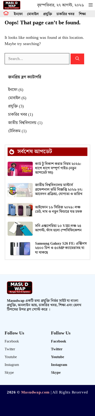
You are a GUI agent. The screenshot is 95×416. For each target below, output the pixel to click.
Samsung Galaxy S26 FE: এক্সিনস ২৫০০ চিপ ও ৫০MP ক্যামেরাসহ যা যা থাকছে (61, 248)
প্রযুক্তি (47, 14)
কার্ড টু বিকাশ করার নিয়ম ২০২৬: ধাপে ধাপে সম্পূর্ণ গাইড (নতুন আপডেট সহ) (58, 168)
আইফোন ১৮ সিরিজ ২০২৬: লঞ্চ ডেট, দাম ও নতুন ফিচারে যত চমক (58, 209)
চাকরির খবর (65, 14)
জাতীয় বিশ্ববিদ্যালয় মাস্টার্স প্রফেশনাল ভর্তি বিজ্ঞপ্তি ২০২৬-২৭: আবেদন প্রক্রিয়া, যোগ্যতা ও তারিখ (59, 189)
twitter (10, 349)
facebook (12, 341)
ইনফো (18, 14)
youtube (11, 357)
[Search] (77, 59)
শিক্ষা (82, 14)
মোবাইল (33, 14)
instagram (12, 365)
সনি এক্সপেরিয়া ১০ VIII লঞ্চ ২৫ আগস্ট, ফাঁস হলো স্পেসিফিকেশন (58, 228)
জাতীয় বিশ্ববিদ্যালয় (25, 122)
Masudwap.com (35, 392)
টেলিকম (17, 131)
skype (9, 373)
